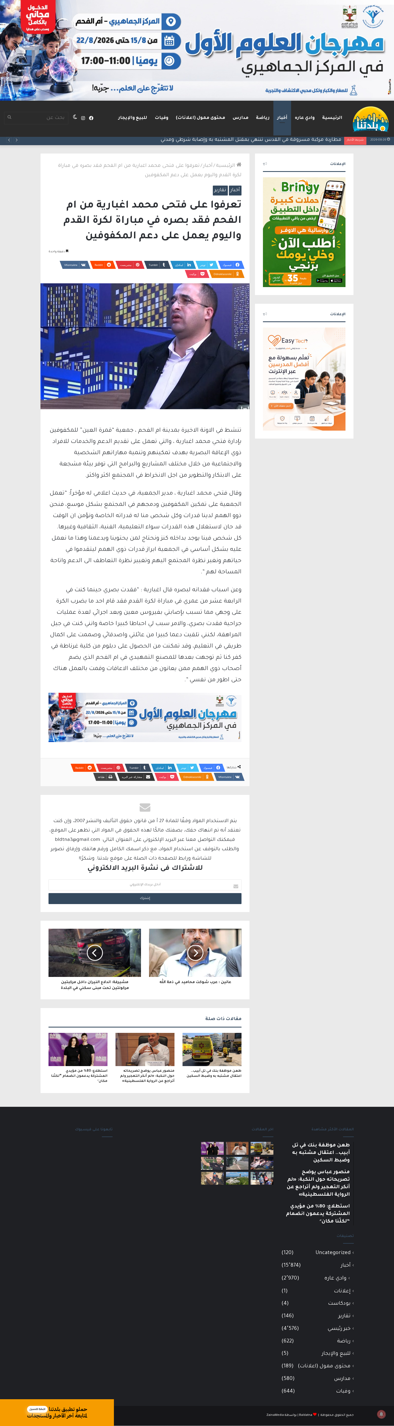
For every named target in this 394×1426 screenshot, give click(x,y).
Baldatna (305, 1415)
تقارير (220, 190)
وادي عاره (305, 118)
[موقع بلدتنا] (370, 118)
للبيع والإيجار (132, 118)
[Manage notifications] (381, 1414)
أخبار (282, 118)
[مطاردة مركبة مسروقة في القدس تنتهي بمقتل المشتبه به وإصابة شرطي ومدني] (262, 1163)
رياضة (263, 118)
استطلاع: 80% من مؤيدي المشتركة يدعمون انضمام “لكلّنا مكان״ (79, 1076)
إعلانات (342, 1291)
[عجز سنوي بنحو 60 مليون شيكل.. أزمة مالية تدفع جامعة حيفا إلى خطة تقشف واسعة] (237, 1178)
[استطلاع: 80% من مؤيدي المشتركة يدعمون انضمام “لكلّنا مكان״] (78, 1049)
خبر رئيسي (339, 1329)
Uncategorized (333, 1253)
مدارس (240, 118)
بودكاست (339, 1304)
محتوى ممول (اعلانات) (200, 118)
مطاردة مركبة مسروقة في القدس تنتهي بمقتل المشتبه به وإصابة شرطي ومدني (251, 140)
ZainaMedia (275, 1415)
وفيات (161, 118)
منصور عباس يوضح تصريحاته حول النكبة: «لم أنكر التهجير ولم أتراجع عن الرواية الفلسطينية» (147, 1076)
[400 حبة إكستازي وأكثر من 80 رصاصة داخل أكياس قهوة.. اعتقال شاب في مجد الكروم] (212, 1178)
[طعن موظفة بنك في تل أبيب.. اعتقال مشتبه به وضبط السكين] (212, 1049)
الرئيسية (332, 118)
